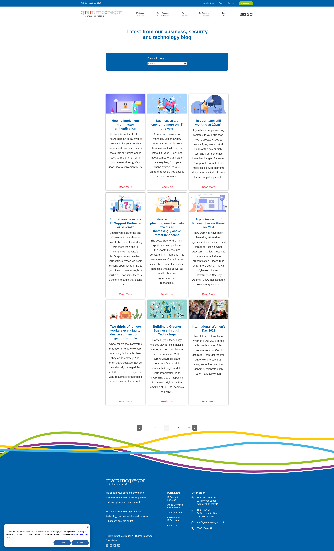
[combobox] (165, 63)
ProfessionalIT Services (204, 14)
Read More (125, 187)
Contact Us (245, 3)
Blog (220, 3)
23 (172, 427)
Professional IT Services (173, 519)
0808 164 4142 (95, 3)
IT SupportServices (140, 14)
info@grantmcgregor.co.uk (210, 522)
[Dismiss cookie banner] (88, 527)
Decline (80, 543)
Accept (62, 543)
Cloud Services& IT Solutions (163, 14)
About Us (223, 14)
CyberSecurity (184, 14)
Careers (231, 3)
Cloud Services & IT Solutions (175, 506)
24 (178, 427)
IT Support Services (172, 498)
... (149, 427)
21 (160, 427)
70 (189, 427)
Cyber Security (174, 512)
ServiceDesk (208, 3)
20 (154, 427)
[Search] (185, 63)
